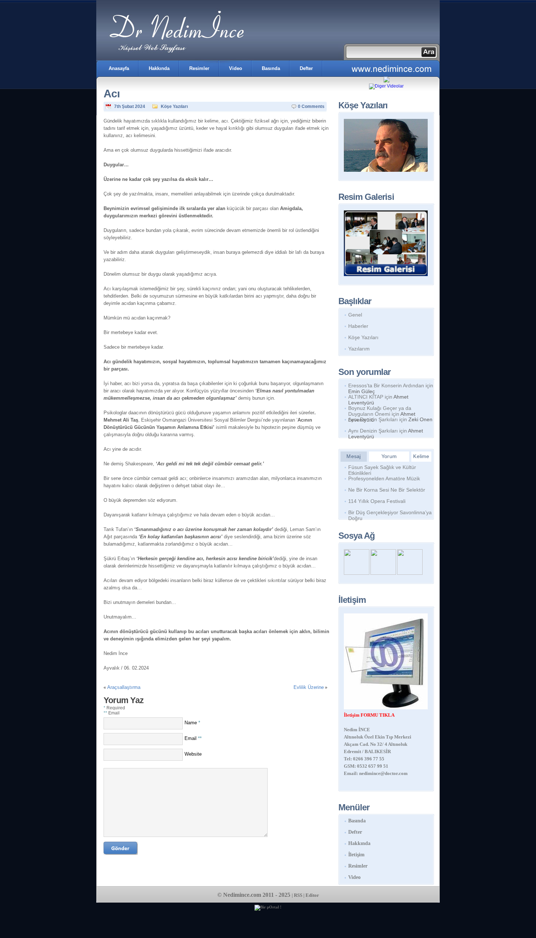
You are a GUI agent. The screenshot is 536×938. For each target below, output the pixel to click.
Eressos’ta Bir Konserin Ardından (386, 385)
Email (193, 738)
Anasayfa (119, 68)
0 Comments (311, 106)
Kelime (421, 456)
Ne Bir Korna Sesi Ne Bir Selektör (386, 490)
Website (193, 754)
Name (192, 722)
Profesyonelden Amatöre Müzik (384, 478)
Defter (306, 68)
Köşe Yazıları (174, 106)
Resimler (199, 68)
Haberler (358, 326)
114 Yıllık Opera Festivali (376, 501)
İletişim (356, 854)
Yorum (389, 456)
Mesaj (353, 456)
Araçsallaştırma (123, 687)
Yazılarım (359, 349)
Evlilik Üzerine (309, 687)
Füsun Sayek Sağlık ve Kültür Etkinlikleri (382, 468)
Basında (271, 68)
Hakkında (159, 68)
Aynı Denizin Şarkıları (373, 419)
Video (235, 68)
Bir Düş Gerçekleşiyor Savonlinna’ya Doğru (390, 513)
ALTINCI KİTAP (365, 397)
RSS (298, 895)
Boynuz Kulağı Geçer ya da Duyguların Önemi (379, 411)
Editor (312, 895)
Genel (355, 315)
